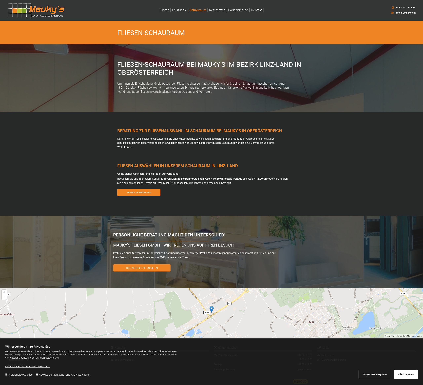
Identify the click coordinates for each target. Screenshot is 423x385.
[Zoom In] (4, 292)
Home (164, 10)
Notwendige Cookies (21, 374)
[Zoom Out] (4, 297)
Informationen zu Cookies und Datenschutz (27, 366)
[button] (138, 192)
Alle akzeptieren (406, 374)
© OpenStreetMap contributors (408, 335)
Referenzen (217, 10)
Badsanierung (238, 10)
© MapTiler (389, 335)
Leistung (178, 10)
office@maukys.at (406, 12)
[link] (179, 10)
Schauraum (198, 10)
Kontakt (256, 10)
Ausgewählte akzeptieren (375, 374)
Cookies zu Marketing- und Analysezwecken (64, 374)
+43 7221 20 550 (406, 7)
